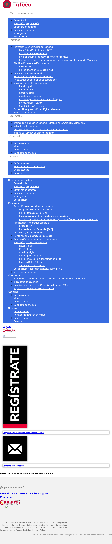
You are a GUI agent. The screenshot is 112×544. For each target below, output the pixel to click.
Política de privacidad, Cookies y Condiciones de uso (82, 535)
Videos (17, 146)
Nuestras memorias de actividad (29, 166)
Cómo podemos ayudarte (21, 13)
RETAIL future (26, 89)
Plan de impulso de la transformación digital (40, 99)
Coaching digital (27, 93)
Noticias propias (21, 143)
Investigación (20, 33)
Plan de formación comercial (33, 53)
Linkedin (23, 494)
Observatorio (15, 116)
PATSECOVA (25, 66)
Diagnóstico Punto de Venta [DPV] (35, 50)
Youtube (32, 494)
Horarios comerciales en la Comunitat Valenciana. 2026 (41, 129)
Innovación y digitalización (26, 23)
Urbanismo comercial (24, 30)
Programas (14, 40)
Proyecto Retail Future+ (30, 103)
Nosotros (13, 156)
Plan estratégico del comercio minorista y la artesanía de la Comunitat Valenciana (58, 60)
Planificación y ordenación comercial (31, 63)
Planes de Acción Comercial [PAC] (36, 70)
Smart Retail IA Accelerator (32, 106)
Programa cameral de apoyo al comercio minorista (43, 57)
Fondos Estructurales (49, 535)
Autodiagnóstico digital (30, 96)
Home (35, 535)
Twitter (14, 494)
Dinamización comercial (25, 27)
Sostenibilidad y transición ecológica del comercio (38, 109)
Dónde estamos (21, 170)
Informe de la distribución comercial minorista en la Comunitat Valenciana (49, 123)
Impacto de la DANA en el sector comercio (34, 133)
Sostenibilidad (21, 36)
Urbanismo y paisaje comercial (29, 73)
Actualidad (14, 136)
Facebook (5, 494)
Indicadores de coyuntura (26, 126)
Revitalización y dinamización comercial (33, 76)
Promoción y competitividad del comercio (33, 47)
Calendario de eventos (25, 153)
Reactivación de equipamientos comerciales (35, 80)
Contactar (18, 173)
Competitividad (21, 20)
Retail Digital (25, 86)
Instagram (42, 494)
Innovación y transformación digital (30, 83)
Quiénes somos (21, 163)
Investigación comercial (25, 112)
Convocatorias (21, 149)
